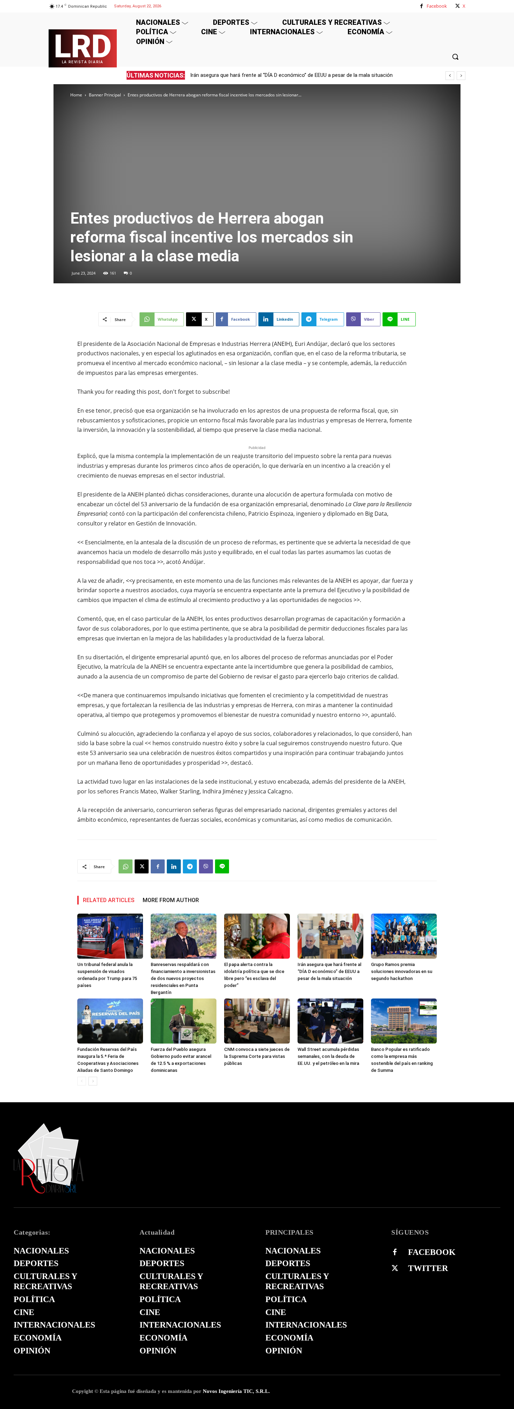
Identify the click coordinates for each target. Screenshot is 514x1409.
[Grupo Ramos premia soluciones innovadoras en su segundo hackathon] (404, 936)
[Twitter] (394, 1268)
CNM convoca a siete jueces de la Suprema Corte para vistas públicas (257, 1056)
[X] (457, 6)
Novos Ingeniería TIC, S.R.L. (236, 1391)
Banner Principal (105, 95)
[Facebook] (421, 6)
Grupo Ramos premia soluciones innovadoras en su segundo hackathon (401, 971)
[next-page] (92, 1081)
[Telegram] (190, 866)
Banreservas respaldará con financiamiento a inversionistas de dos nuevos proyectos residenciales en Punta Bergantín (183, 978)
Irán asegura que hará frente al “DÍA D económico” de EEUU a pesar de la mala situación (329, 971)
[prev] (449, 75)
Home (76, 95)
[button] (455, 56)
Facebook (437, 6)
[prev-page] (81, 1081)
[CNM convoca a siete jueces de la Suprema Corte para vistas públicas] (257, 1021)
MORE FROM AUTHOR (171, 900)
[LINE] (222, 866)
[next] (461, 75)
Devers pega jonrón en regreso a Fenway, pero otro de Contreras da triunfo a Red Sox (289, 75)
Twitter (428, 1268)
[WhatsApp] (126, 866)
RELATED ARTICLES (108, 900)
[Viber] (206, 866)
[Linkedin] (174, 866)
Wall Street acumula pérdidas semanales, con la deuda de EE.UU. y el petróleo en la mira (328, 1056)
